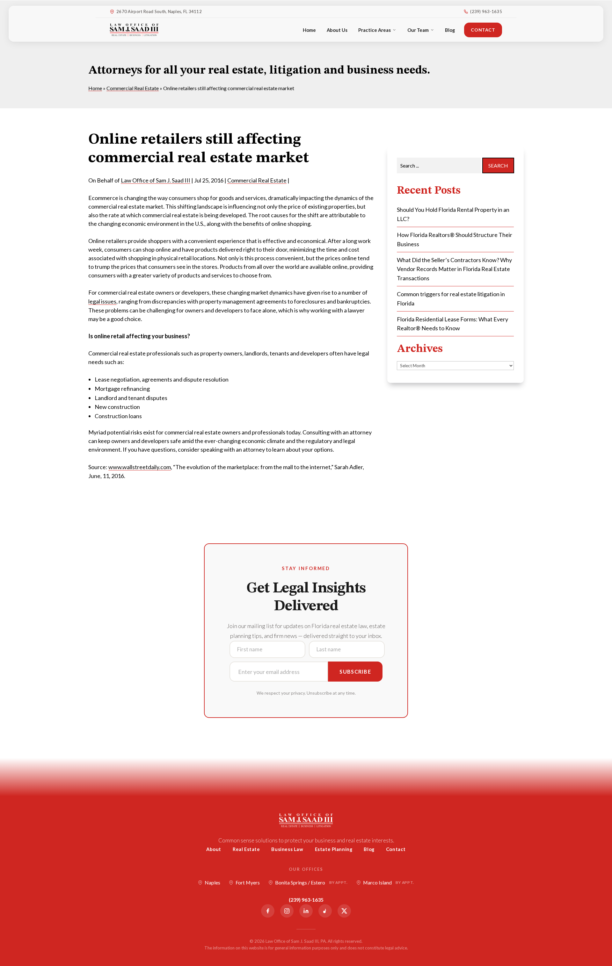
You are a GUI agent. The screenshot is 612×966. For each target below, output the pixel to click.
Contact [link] (483, 29)
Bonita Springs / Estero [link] (311, 882)
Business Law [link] (287, 849)
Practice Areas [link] (374, 30)
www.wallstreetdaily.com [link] (139, 466)
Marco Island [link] (388, 882)
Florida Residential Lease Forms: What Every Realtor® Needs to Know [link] (452, 324)
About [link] (213, 849)
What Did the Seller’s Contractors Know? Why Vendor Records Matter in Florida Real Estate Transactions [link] (454, 269)
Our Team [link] (418, 30)
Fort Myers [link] (248, 882)
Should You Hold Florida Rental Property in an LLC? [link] (453, 214)
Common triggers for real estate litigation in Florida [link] (451, 298)
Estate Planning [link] (334, 849)
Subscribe (355, 672)
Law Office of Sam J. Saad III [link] (155, 180)
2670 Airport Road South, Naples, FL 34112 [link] (159, 11)
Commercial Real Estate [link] (257, 180)
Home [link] (309, 30)
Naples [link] (212, 882)
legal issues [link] (102, 301)
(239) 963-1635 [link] (486, 11)
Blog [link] (450, 30)
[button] (605, 919)
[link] (134, 30)
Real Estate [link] (246, 849)
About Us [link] (337, 30)
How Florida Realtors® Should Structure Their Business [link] (454, 239)
